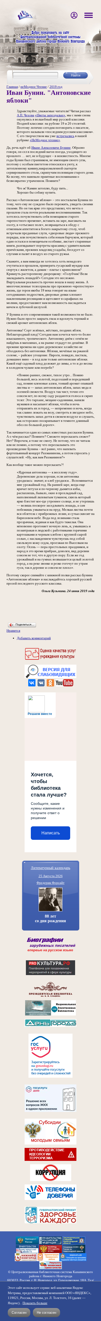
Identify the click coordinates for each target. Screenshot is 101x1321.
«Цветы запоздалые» (50, 115)
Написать (50, 833)
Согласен (19, 1313)
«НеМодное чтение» (45, 140)
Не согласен (46, 1313)
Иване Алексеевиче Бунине (51, 148)
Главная (12, 87)
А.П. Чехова (25, 115)
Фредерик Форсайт (50, 883)
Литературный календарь (50, 867)
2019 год (55, 87)
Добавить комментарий (34, 638)
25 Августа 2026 (51, 876)
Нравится (13, 631)
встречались (65, 136)
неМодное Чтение (33, 87)
